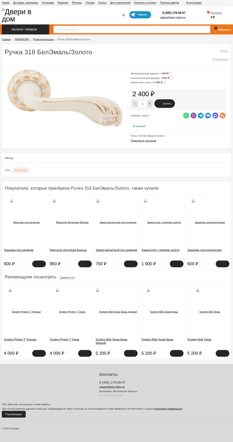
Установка (48, 2)
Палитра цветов (169, 2)
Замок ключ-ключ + (146, 82)
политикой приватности (168, 408)
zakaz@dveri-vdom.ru (172, 17)
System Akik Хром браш (157, 339)
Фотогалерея (194, 2)
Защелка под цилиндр (18, 250)
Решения (63, 2)
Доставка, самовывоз (25, 2)
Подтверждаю (13, 414)
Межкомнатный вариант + (149, 73)
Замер (5, 2)
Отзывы (90, 2)
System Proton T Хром (64, 339)
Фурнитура (21, 170)
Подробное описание (143, 140)
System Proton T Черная (20, 339)
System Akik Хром (199, 339)
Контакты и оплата (145, 2)
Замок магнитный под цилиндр (116, 250)
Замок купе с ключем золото (160, 250)
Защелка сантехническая (204, 250)
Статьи (102, 2)
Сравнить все (67, 277)
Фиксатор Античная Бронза (68, 250)
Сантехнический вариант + (150, 78)
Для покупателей (120, 2)
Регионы (77, 2)
